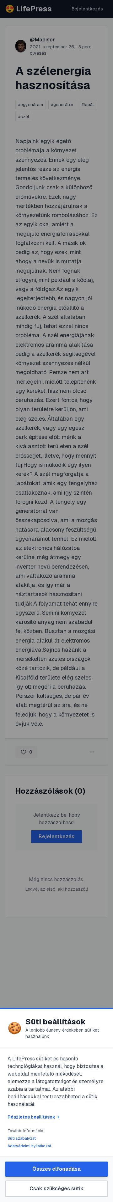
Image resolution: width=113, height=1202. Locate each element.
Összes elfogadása (56, 1169)
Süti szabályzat (22, 1138)
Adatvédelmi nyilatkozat (29, 1146)
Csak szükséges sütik (56, 1189)
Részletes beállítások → (34, 1117)
